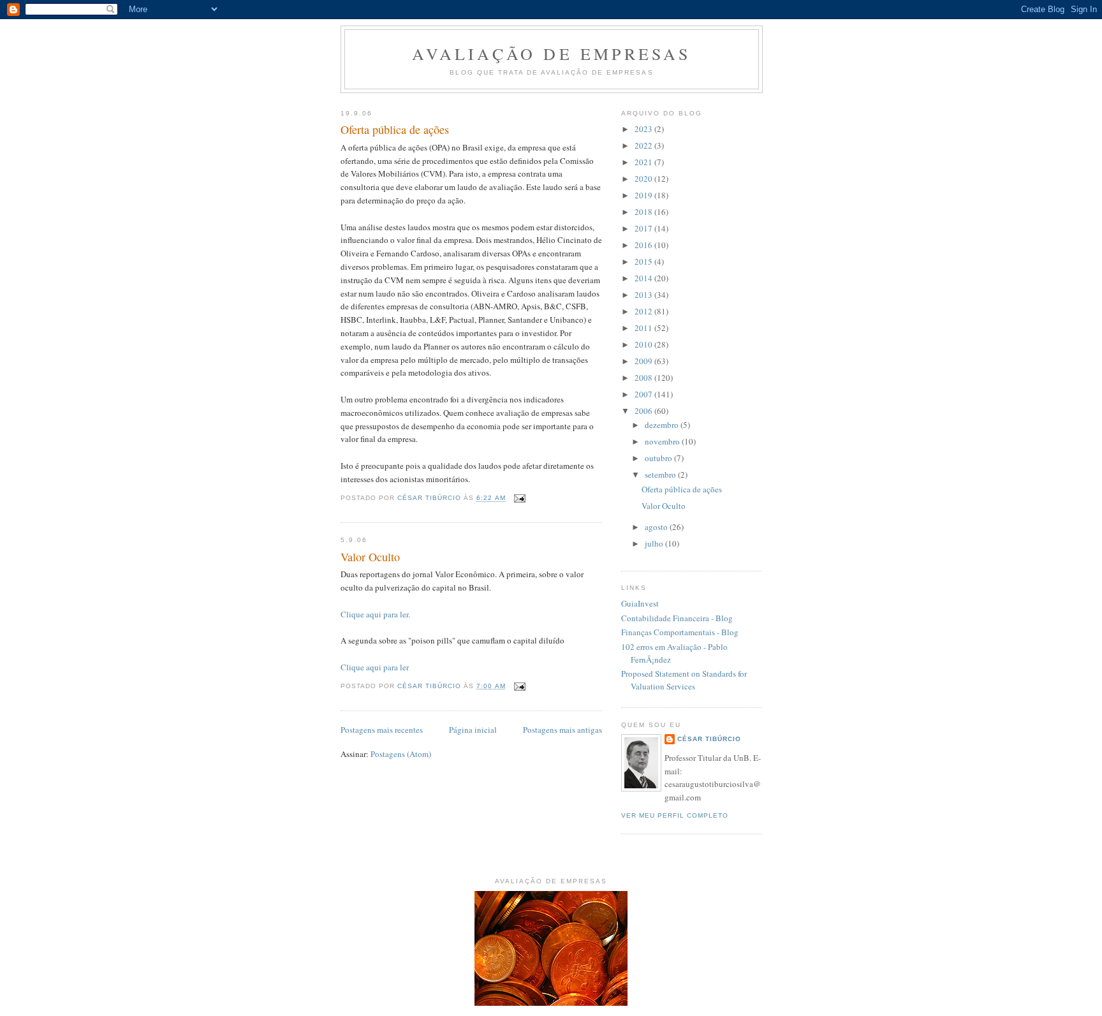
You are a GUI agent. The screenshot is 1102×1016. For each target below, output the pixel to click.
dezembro (662, 425)
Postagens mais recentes (382, 729)
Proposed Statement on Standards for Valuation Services (684, 680)
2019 (644, 195)
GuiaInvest (640, 603)
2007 (644, 394)
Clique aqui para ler (375, 667)
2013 (644, 294)
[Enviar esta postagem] (519, 498)
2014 (644, 278)
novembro (663, 441)
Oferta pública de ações (395, 129)
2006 (644, 410)
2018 (644, 211)
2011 (644, 328)
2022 (644, 145)
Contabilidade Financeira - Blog (677, 618)
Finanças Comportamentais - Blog (679, 632)
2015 (644, 261)
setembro (661, 474)
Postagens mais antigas (562, 729)
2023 (644, 129)
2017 (644, 228)
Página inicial (473, 729)
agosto (657, 527)
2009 (644, 361)
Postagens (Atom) (401, 754)
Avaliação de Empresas (551, 53)
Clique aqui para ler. (375, 614)
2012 (644, 311)
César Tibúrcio (709, 738)
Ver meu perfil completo (674, 815)
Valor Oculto (370, 556)
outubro (659, 458)
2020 (644, 178)
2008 (644, 377)
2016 (644, 245)
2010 (644, 344)
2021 (644, 162)
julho (655, 543)
